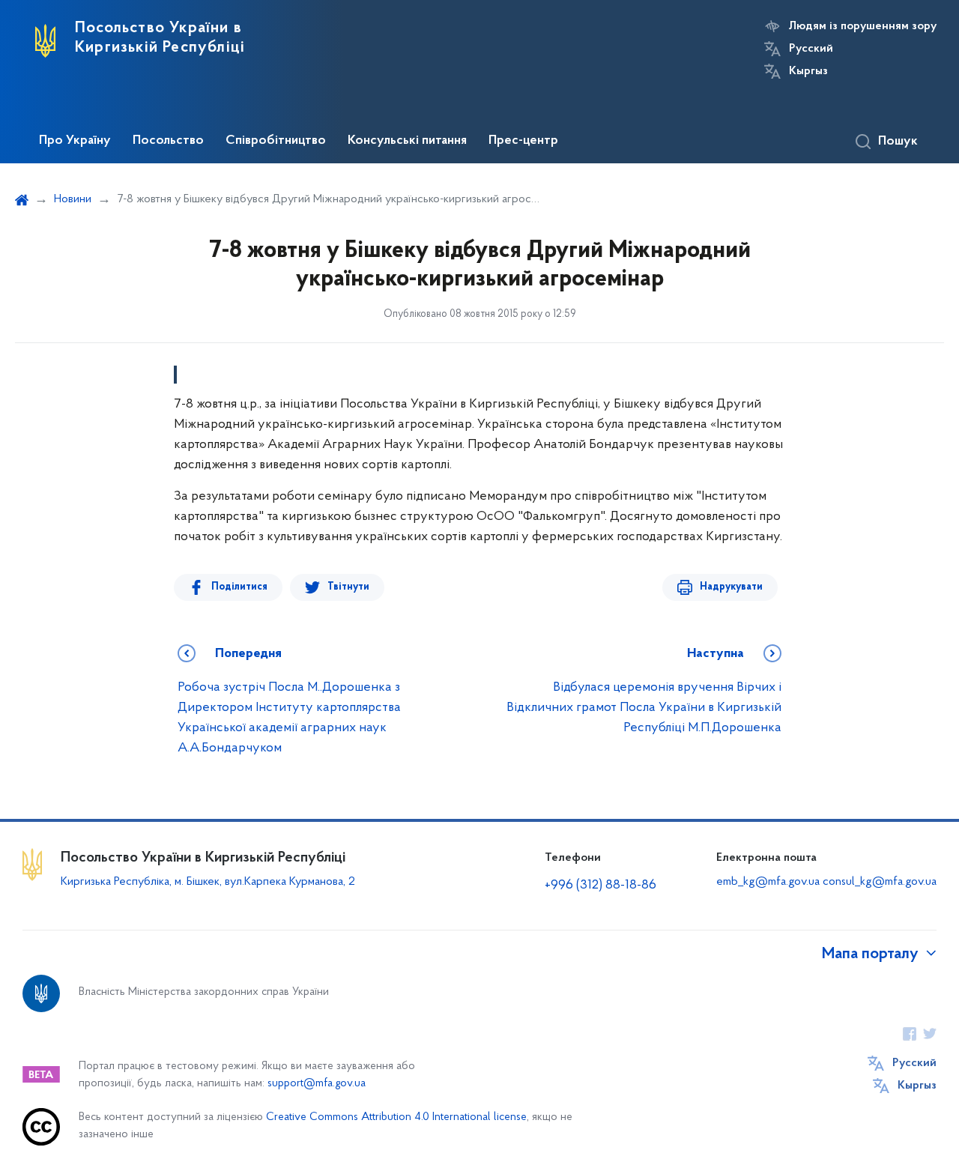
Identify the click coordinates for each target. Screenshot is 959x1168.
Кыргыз (808, 71)
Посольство (168, 141)
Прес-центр (523, 141)
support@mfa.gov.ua (316, 1083)
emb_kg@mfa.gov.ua (768, 882)
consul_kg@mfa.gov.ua (880, 882)
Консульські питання (407, 141)
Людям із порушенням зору (863, 26)
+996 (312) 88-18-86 (600, 885)
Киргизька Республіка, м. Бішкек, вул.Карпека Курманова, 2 (208, 882)
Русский (811, 49)
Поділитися (239, 587)
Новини (72, 199)
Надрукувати (731, 587)
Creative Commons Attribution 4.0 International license (396, 1117)
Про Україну (75, 141)
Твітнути (348, 587)
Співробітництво (276, 141)
